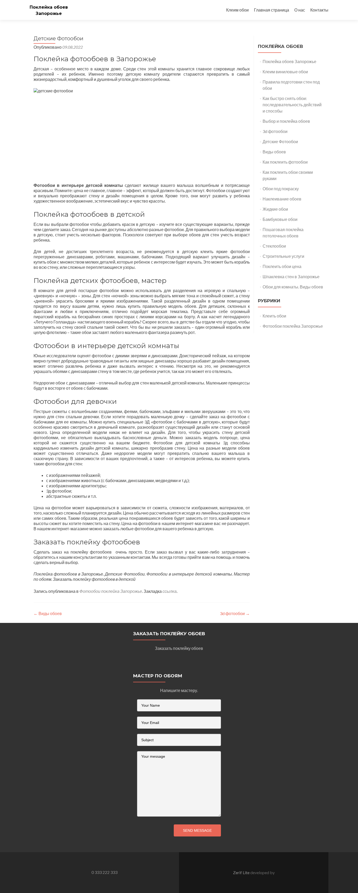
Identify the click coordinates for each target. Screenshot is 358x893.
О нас (299, 9)
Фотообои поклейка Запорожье (110, 591)
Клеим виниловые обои (285, 71)
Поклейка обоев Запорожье (289, 61)
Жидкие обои (275, 208)
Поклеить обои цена (282, 266)
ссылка (169, 591)
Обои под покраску (281, 188)
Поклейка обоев (49, 7)
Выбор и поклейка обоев (286, 121)
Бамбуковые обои (280, 219)
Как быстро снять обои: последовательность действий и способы (292, 104)
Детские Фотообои (280, 141)
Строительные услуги (283, 256)
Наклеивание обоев (282, 198)
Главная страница (271, 9)
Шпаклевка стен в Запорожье (291, 276)
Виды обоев (48, 613)
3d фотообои (235, 613)
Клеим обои (237, 9)
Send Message (197, 830)
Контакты (319, 9)
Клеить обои (274, 315)
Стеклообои (274, 245)
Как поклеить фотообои (285, 161)
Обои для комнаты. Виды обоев (293, 286)
